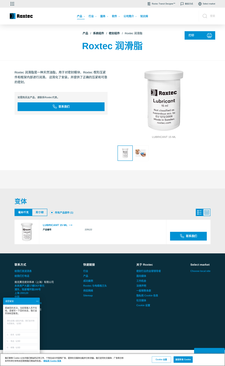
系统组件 (98, 33)
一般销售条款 (143, 290)
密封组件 (114, 33)
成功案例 (88, 281)
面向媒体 (141, 276)
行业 (85, 271)
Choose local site (200, 271)
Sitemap (88, 295)
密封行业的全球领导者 (148, 271)
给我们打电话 (22, 276)
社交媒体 (141, 300)
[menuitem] (81, 17)
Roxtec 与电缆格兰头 (95, 285)
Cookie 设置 (143, 305)
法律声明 (141, 285)
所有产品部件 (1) (64, 212)
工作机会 (141, 281)
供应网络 (88, 290)
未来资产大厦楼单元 (29, 285)
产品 (85, 33)
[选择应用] (12, 3)
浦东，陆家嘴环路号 (28, 289)
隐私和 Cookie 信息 (147, 295)
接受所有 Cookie (183, 359)
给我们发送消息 (23, 271)
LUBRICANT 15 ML (55, 225)
